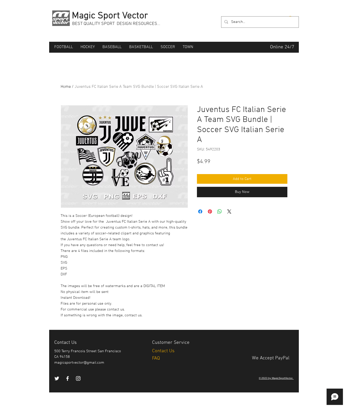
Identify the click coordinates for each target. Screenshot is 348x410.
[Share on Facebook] (200, 211)
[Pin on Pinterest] (210, 211)
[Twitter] (57, 378)
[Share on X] (229, 211)
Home (66, 86)
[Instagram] (78, 378)
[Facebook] (67, 378)
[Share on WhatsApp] (220, 211)
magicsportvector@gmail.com (79, 362)
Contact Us (164, 351)
